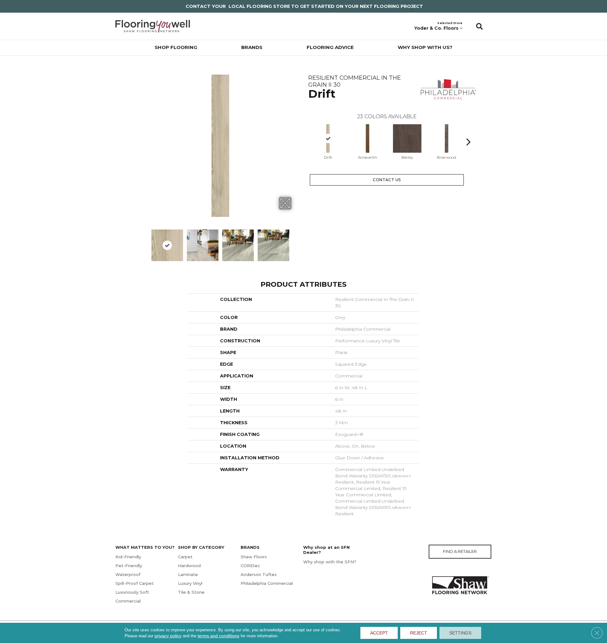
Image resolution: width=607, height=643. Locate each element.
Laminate (188, 574)
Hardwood (189, 565)
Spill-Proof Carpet (134, 583)
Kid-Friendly (128, 556)
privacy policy (168, 635)
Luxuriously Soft (132, 592)
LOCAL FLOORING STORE (259, 6)
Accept (379, 632)
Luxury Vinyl (190, 583)
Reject (418, 632)
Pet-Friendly (128, 565)
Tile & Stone (191, 592)
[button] (479, 26)
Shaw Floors (254, 556)
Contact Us (387, 179)
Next (468, 132)
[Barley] (407, 138)
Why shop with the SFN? (329, 561)
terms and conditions (218, 635)
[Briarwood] (446, 138)
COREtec (250, 565)
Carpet (185, 556)
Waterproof (127, 574)
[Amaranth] (367, 138)
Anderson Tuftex (259, 574)
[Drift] (328, 138)
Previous (305, 132)
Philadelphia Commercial (267, 583)
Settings (460, 632)
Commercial (128, 600)
